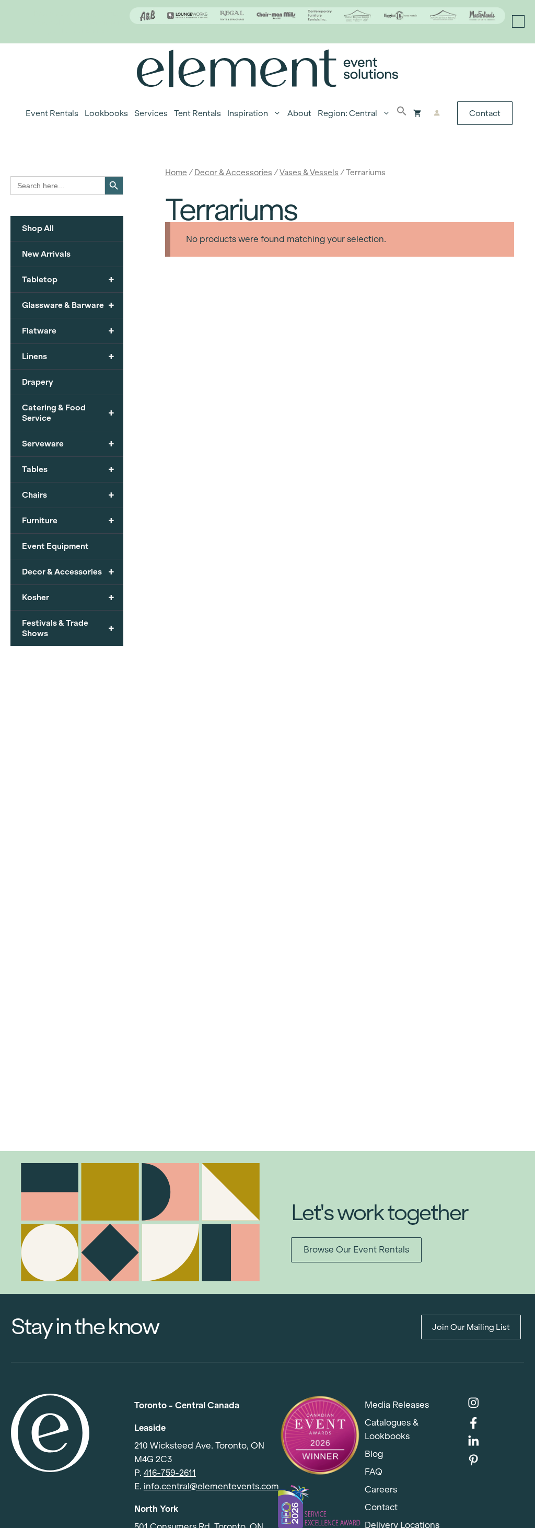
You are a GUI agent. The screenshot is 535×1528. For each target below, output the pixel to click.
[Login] (437, 113)
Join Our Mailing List (471, 1327)
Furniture (68, 520)
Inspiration (247, 113)
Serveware (68, 444)
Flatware (68, 331)
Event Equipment (55, 546)
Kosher (68, 597)
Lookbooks (106, 113)
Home (176, 172)
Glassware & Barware (68, 305)
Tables (68, 469)
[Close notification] (518, 21)
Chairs (68, 495)
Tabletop (68, 279)
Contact (485, 113)
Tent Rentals (197, 113)
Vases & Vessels (309, 172)
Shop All (38, 228)
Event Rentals (52, 113)
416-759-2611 (170, 1473)
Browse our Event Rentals (356, 1250)
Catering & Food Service (68, 412)
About (299, 113)
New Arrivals (46, 253)
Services (151, 113)
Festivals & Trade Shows (68, 628)
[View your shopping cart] (417, 113)
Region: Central (347, 113)
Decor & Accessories (233, 172)
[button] (401, 113)
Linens (68, 356)
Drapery (37, 381)
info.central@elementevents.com (211, 1486)
